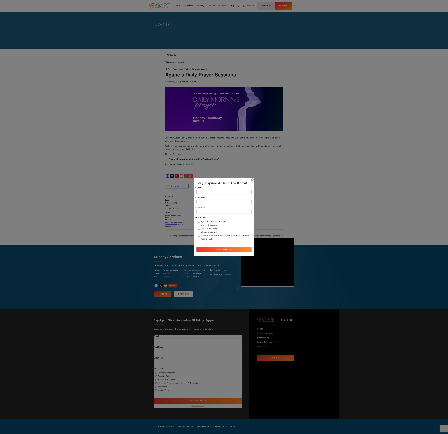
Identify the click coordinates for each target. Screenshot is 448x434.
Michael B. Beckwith (209, 232)
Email (198, 187)
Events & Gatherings (209, 228)
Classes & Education (209, 225)
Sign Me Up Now (224, 249)
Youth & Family (207, 239)
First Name (200, 197)
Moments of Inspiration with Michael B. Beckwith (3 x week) (225, 235)
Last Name (200, 207)
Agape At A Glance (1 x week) (213, 221)
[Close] (252, 179)
